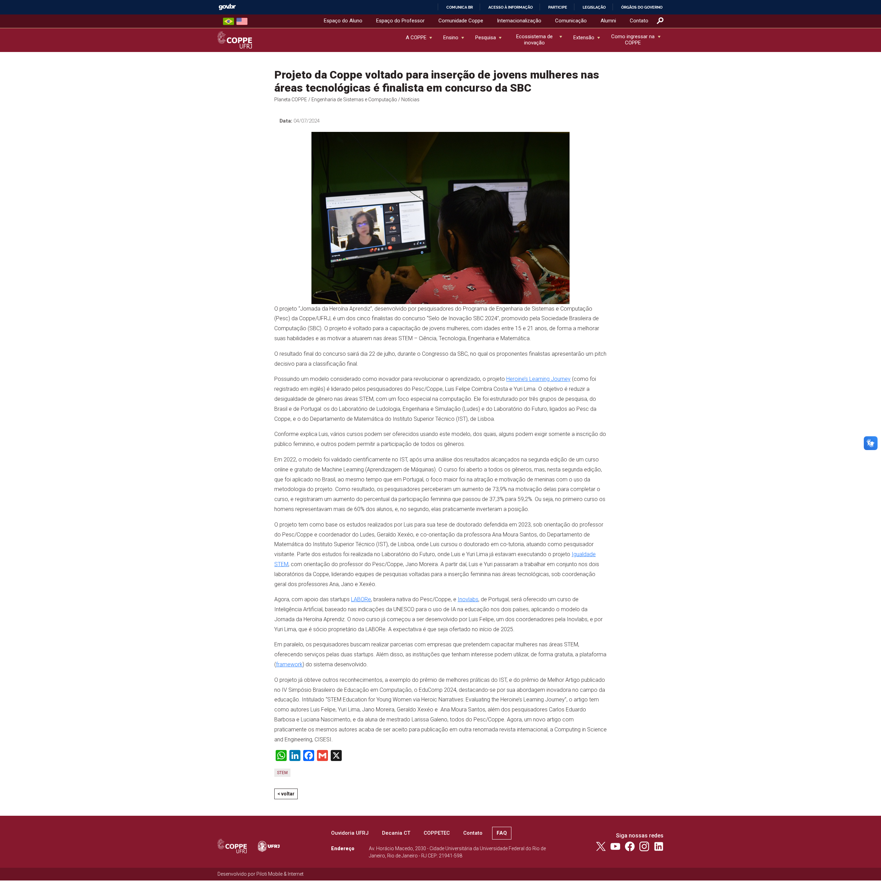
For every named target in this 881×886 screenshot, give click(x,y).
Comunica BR (459, 7)
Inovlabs (468, 599)
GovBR (227, 7)
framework (289, 664)
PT (228, 21)
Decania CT (396, 833)
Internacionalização (519, 21)
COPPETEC (437, 833)
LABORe (361, 599)
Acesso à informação (510, 7)
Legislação (594, 7)
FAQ (502, 833)
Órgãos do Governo (641, 7)
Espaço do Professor (400, 21)
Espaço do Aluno (343, 21)
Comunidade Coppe (460, 21)
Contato (639, 21)
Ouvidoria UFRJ (350, 833)
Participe (557, 7)
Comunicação (571, 21)
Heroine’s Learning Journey (538, 379)
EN (241, 21)
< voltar (286, 793)
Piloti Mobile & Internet (280, 874)
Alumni (608, 21)
